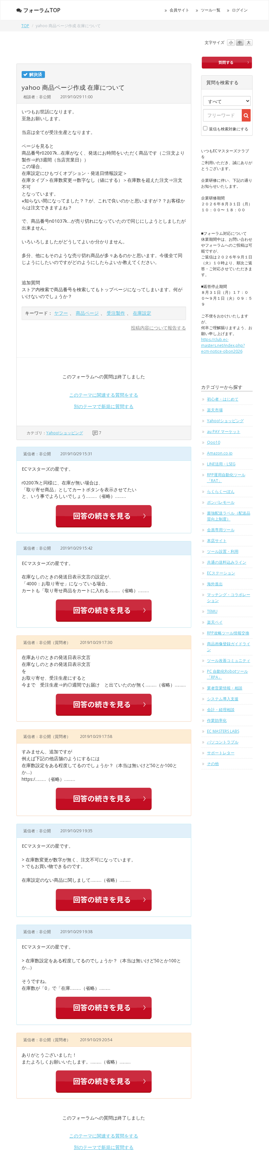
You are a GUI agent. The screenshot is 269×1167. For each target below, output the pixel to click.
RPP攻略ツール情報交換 (228, 633)
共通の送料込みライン (226, 562)
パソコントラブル (222, 742)
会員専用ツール (221, 530)
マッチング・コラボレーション (228, 597)
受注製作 (116, 313)
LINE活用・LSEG (221, 464)
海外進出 (215, 584)
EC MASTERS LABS (223, 731)
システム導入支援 (222, 699)
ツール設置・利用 (222, 551)
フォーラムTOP (41, 10)
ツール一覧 (210, 10)
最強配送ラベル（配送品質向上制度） (228, 516)
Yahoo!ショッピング (64, 433)
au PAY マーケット (223, 431)
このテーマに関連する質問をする (103, 395)
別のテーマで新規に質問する (104, 406)
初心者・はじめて (222, 399)
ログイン (240, 10)
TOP (25, 25)
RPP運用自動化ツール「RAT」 (226, 477)
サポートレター (221, 753)
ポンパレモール (221, 502)
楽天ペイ (215, 622)
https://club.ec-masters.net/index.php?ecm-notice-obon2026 (223, 345)
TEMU (212, 611)
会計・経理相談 (221, 709)
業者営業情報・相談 (224, 688)
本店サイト (217, 540)
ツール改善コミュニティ (228, 660)
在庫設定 (142, 313)
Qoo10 (213, 442)
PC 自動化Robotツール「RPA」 (227, 674)
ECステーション (221, 573)
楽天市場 (215, 410)
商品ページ (87, 313)
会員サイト (179, 10)
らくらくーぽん (221, 491)
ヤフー (61, 313)
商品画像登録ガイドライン (228, 646)
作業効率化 (217, 720)
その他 (213, 763)
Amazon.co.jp (220, 453)
